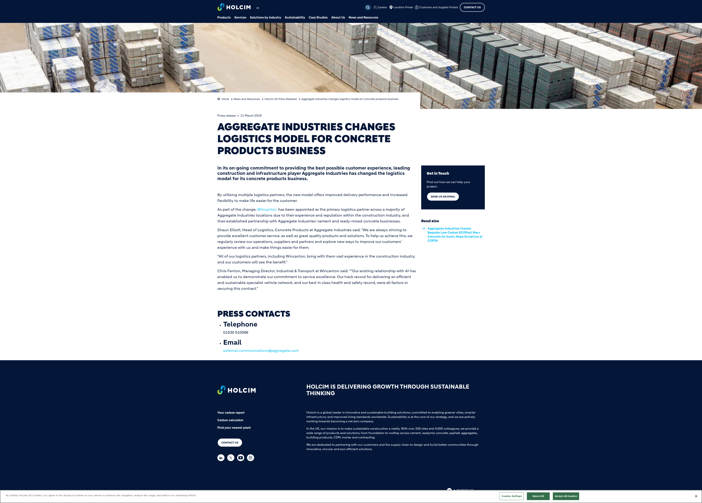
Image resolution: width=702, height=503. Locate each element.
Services (240, 17)
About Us (338, 17)
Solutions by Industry (265, 17)
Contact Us (472, 7)
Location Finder (403, 7)
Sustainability (295, 17)
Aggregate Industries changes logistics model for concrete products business (350, 99)
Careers (382, 7)
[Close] (696, 496)
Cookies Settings (512, 496)
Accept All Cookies (566, 496)
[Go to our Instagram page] (251, 457)
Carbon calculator (230, 420)
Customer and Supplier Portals (439, 7)
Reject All (538, 496)
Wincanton (267, 209)
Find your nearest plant (234, 427)
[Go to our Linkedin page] (221, 457)
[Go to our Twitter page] (231, 457)
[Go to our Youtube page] (241, 457)
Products (224, 17)
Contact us (229, 442)
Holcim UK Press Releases (281, 99)
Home (225, 99)
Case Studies (318, 17)
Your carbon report (231, 412)
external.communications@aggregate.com (261, 350)
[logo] (234, 7)
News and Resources (363, 17)
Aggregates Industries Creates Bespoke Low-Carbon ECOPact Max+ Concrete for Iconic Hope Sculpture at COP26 (455, 234)
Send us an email (443, 196)
